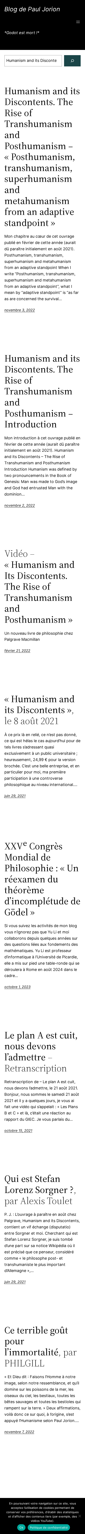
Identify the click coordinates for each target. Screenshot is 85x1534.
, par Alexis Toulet (40, 1189)
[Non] (79, 1516)
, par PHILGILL (40, 1347)
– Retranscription (41, 1052)
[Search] (72, 60)
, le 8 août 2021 (39, 710)
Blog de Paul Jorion (32, 9)
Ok (21, 1527)
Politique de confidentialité (49, 1527)
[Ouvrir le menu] (78, 22)
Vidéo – (39, 586)
